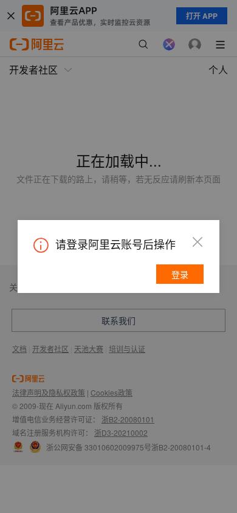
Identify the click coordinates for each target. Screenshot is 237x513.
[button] (197, 242)
